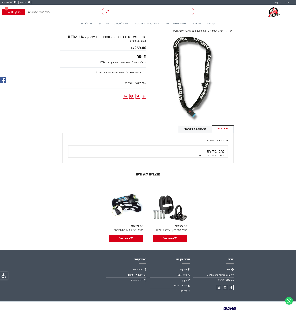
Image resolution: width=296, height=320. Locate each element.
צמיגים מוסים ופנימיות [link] (175, 23)
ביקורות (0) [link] (223, 128)
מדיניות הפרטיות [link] (180, 285)
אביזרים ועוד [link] (103, 23)
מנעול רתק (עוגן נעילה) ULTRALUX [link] (170, 230)
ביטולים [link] (184, 290)
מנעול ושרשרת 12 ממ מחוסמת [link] (128, 230)
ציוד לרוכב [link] (196, 23)
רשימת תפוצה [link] (137, 280)
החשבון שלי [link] (138, 269)
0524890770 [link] (224, 280)
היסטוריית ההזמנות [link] (135, 274)
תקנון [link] (184, 280)
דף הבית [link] (210, 23)
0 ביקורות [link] (129, 83)
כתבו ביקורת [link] (140, 83)
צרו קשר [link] (278, 2)
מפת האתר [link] (182, 274)
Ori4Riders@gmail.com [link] (218, 274)
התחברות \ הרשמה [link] (39, 12)
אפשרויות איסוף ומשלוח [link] (195, 128)
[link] (289, 301)
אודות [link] (287, 2)
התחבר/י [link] (220, 155)
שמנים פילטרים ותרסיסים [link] (146, 23)
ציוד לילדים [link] (86, 23)
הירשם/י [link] (210, 155)
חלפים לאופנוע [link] (122, 23)
